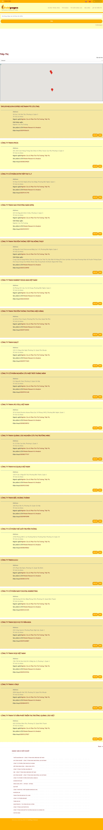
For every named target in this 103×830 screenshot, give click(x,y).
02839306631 (24, 130)
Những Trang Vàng (54, 7)
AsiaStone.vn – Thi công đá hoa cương (23, 804)
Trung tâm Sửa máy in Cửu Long (21, 795)
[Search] (2, 1)
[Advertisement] (51, 40)
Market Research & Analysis (32, 127)
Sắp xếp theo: (99, 57)
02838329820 (24, 161)
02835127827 (24, 734)
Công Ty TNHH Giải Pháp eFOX (21, 807)
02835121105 (24, 610)
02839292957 (24, 229)
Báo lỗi (95, 135)
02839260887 (24, 641)
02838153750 (24, 579)
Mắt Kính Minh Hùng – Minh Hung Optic (24, 766)
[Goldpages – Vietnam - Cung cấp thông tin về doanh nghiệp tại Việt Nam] (9, 7)
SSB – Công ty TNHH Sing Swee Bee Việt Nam (24, 772)
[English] (86, 1)
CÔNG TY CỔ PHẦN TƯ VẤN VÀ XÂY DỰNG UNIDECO (25, 778)
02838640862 (24, 548)
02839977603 (24, 361)
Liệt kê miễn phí (97, 7)
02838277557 (24, 454)
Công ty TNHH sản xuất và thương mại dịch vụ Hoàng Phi (28, 810)
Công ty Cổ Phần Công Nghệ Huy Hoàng (24, 763)
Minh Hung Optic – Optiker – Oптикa (23, 783)
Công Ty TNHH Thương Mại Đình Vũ (22, 769)
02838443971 (24, 703)
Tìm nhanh (65, 7)
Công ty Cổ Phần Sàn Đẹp (20, 798)
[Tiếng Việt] (90, 1)
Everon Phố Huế (17, 780)
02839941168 (24, 392)
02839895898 (24, 516)
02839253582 (24, 485)
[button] (52, 90)
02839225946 (24, 672)
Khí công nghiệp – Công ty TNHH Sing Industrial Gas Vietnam (29, 775)
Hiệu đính (87, 7)
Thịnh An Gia (16, 801)
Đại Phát (15, 786)
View (100, 135)
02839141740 (24, 193)
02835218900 (24, 268)
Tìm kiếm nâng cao (76, 7)
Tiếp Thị (47, 119)
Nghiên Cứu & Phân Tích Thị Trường (32, 119)
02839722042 (24, 330)
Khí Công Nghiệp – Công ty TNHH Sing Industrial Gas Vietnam (29, 760)
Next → (100, 746)
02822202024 (24, 299)
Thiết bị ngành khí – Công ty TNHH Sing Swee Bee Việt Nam (28, 757)
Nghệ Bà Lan (16, 792)
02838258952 (24, 423)
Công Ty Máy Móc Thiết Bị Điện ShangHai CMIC (25, 789)
